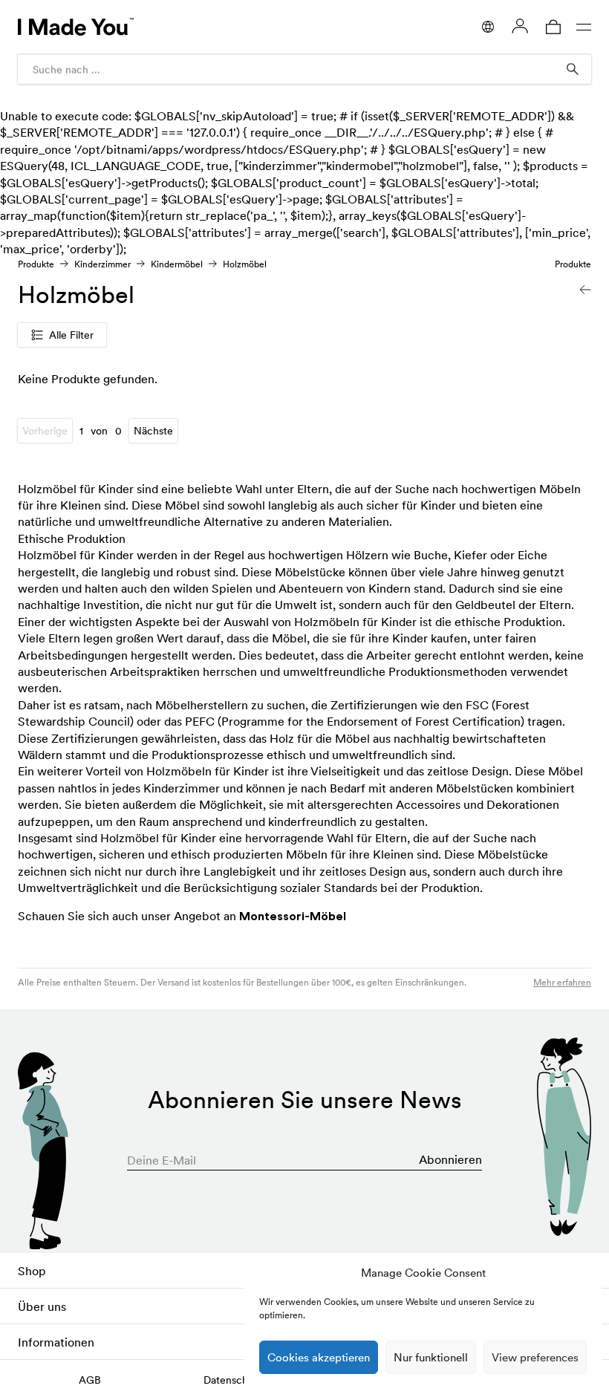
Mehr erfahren (562, 982)
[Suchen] (573, 69)
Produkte (36, 264)
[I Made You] (76, 27)
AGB (90, 1380)
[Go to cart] (553, 26)
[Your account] (520, 26)
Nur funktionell (431, 1357)
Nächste (153, 430)
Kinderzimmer (102, 264)
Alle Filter (71, 335)
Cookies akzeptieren (318, 1357)
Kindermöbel (177, 264)
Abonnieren (450, 1159)
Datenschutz (233, 1380)
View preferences (535, 1357)
